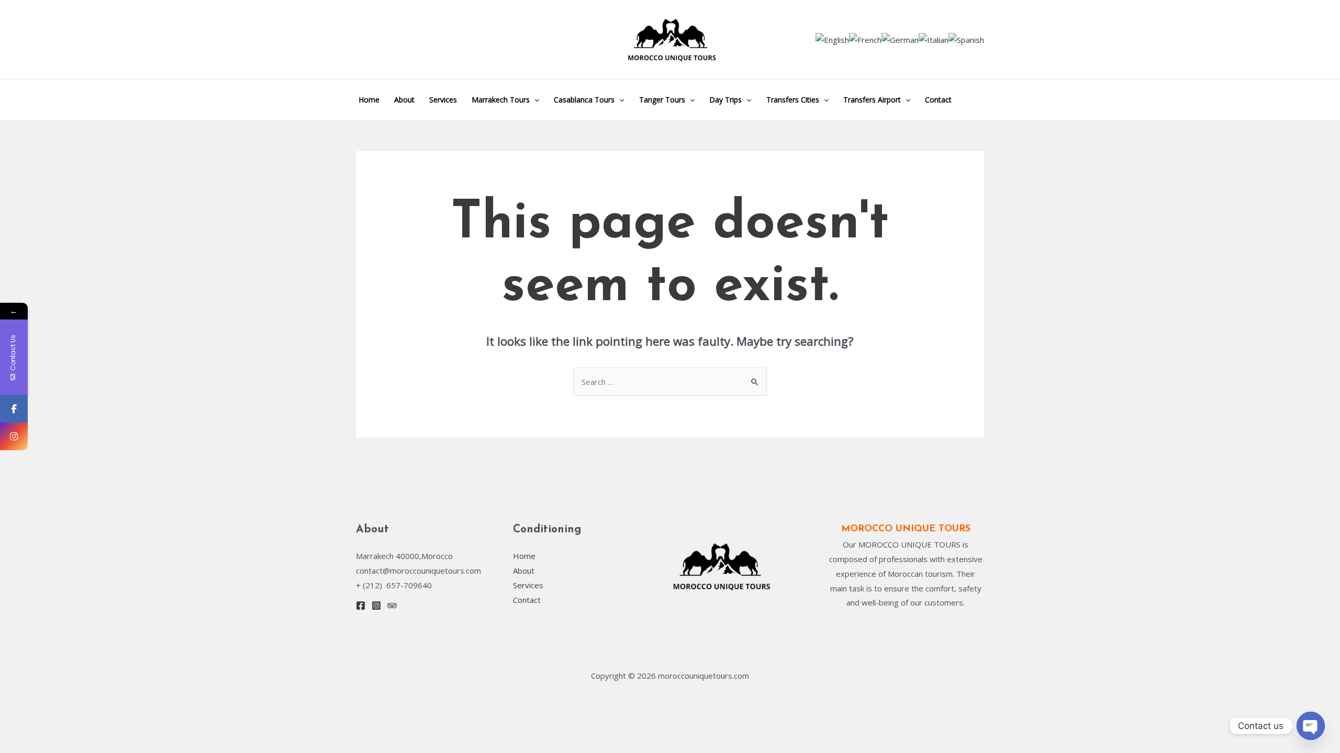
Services (443, 100)
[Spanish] (966, 39)
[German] (900, 39)
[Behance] (392, 605)
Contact (938, 100)
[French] (865, 39)
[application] (534, 99)
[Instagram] (376, 605)
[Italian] (933, 39)
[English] (832, 39)
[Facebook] (360, 605)
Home (369, 100)
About (404, 100)
